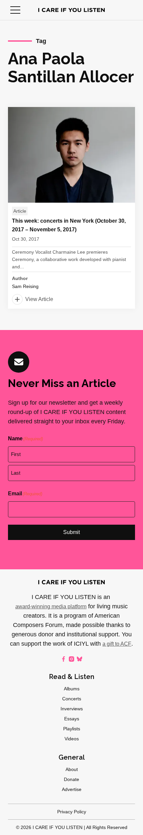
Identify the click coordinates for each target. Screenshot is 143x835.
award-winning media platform (50, 606)
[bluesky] (79, 659)
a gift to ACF (116, 644)
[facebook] (63, 659)
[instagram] (71, 659)
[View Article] (71, 208)
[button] (15, 10)
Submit (71, 532)
